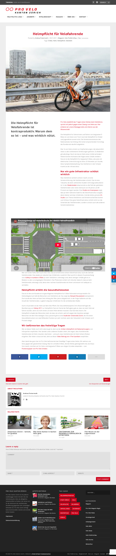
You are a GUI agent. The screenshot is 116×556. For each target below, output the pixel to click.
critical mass (65, 509)
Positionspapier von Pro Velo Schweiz (34, 349)
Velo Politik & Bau (14, 17)
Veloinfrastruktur (67, 495)
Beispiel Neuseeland (77, 296)
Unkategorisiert (90, 522)
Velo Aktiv (89, 526)
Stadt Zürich (64, 500)
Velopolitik (64, 504)
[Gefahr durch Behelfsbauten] (34, 519)
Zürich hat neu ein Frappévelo (47, 527)
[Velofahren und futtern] (34, 503)
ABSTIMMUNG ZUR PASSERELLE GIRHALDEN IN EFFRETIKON (70, 433)
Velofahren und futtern (45, 502)
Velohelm (69, 41)
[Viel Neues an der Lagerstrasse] (96, 422)
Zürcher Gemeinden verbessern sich (44, 495)
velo (73, 500)
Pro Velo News (53, 529)
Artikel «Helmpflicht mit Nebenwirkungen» (75, 329)
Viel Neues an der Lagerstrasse (92, 432)
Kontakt (82, 17)
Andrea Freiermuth (41, 38)
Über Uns (71, 17)
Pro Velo (75, 513)
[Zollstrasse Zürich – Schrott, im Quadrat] (19, 422)
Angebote (30, 17)
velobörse (75, 504)
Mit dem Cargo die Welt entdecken (45, 510)
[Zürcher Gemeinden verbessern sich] (34, 495)
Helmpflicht (61, 41)
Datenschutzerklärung (13, 520)
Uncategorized (90, 517)
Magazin (59, 17)
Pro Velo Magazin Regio (93, 508)
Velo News (52, 498)
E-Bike (50, 41)
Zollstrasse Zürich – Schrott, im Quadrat (19, 432)
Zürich (62, 517)
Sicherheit (76, 509)
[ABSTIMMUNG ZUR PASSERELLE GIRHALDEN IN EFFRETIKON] (71, 422)
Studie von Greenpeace (90, 190)
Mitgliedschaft (45, 17)
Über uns (90, 554)
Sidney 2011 (38, 308)
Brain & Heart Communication (41, 554)
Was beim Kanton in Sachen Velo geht (44, 432)
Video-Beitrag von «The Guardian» (68, 336)
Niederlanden (72, 185)
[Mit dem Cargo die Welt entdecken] (34, 511)
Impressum (9, 516)
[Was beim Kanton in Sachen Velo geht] (45, 422)
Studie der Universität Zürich (73, 316)
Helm (55, 41)
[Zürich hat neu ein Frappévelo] (34, 528)
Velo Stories (52, 504)
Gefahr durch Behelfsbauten (21, 2)
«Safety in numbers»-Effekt (34, 278)
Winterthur (40, 522)
